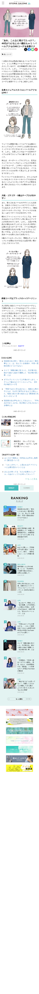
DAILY (11, 488)
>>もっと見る (31, 479)
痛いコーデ (7, 54)
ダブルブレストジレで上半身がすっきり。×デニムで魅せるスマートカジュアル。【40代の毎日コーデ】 (21, 382)
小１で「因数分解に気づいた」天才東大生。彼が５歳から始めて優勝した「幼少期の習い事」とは (21, 372)
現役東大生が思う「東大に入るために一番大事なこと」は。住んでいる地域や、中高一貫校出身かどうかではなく (21, 363)
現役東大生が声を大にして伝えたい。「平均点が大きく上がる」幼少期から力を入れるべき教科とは (21, 403)
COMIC (27, 488)
